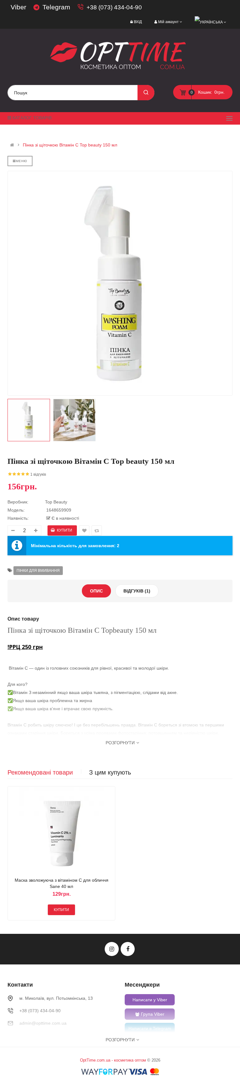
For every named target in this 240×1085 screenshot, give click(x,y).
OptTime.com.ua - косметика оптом (113, 1060)
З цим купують (110, 772)
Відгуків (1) (136, 590)
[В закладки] (54, 829)
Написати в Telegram (149, 1028)
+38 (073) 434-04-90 (114, 7)
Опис (96, 590)
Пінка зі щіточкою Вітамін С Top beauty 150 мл (70, 145)
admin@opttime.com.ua (43, 1023)
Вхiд (138, 22)
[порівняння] (69, 829)
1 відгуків (38, 474)
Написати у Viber (149, 999)
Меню (21, 161)
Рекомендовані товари (40, 772)
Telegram (56, 7)
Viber (18, 7)
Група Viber (152, 1014)
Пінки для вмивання (38, 570)
